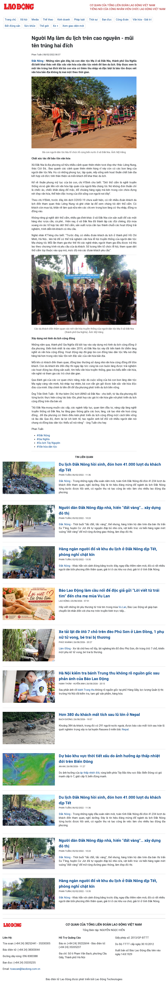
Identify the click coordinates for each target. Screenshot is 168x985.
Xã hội (23, 19)
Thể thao (48, 19)
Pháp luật (79, 19)
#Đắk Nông (43, 435)
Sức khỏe (29, 25)
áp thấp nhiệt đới (89, 772)
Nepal (125, 729)
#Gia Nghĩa (43, 439)
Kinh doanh (63, 19)
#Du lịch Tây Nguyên (48, 442)
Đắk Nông (37, 60)
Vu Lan (122, 607)
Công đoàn (122, 19)
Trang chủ (10, 19)
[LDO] (29, 478)
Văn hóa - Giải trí (142, 19)
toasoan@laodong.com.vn (25, 968)
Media (35, 19)
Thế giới (44, 25)
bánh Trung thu (86, 689)
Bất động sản (12, 25)
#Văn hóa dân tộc (47, 446)
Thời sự (93, 19)
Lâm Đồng (65, 648)
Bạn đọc (107, 19)
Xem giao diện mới (73, 25)
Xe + (55, 25)
